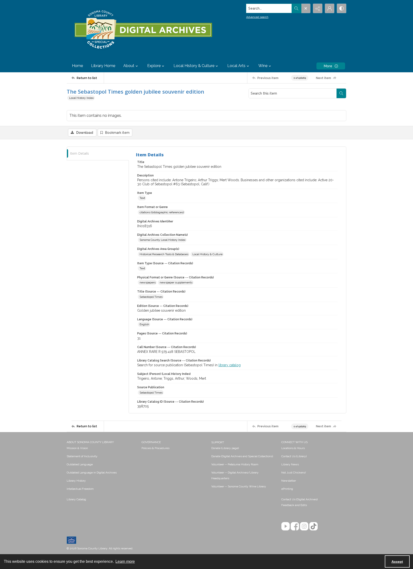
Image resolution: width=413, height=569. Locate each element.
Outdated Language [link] (80, 464)
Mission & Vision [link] (77, 448)
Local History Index (81, 98)
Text (142, 198)
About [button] (128, 65)
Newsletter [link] (288, 480)
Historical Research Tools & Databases (164, 254)
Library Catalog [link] (76, 499)
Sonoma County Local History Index (162, 240)
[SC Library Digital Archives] (143, 29)
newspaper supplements (176, 282)
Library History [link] (76, 480)
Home (77, 65)
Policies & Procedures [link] (155, 448)
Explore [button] (154, 65)
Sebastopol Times (151, 297)
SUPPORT (217, 442)
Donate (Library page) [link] (225, 448)
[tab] (98, 153)
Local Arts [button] (236, 65)
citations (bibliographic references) (162, 212)
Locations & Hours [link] (293, 448)
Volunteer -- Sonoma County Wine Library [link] (238, 486)
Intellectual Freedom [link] (80, 488)
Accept (397, 561)
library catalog (229, 365)
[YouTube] (285, 526)
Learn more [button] (125, 561)
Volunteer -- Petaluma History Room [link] (234, 464)
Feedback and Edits (294, 505)
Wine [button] (262, 65)
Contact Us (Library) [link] (294, 456)
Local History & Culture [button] (194, 65)
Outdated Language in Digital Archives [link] (92, 472)
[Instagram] (304, 526)
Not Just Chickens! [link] (293, 472)
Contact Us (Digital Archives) (299, 499)
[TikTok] (313, 526)
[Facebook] (295, 526)
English (144, 324)
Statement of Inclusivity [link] (82, 456)
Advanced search (257, 17)
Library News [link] (290, 464)
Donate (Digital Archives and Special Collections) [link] (242, 456)
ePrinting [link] (287, 488)
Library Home (103, 65)
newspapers (148, 282)
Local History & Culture (207, 254)
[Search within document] (341, 93)
